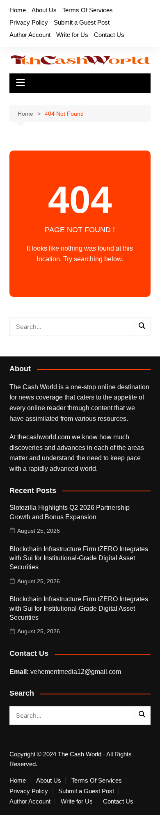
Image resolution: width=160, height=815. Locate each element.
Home (17, 10)
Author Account (29, 34)
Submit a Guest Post (82, 22)
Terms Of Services (87, 10)
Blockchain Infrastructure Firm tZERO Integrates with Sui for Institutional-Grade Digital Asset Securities (78, 558)
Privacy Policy (28, 22)
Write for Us (72, 34)
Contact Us (109, 34)
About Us (44, 10)
